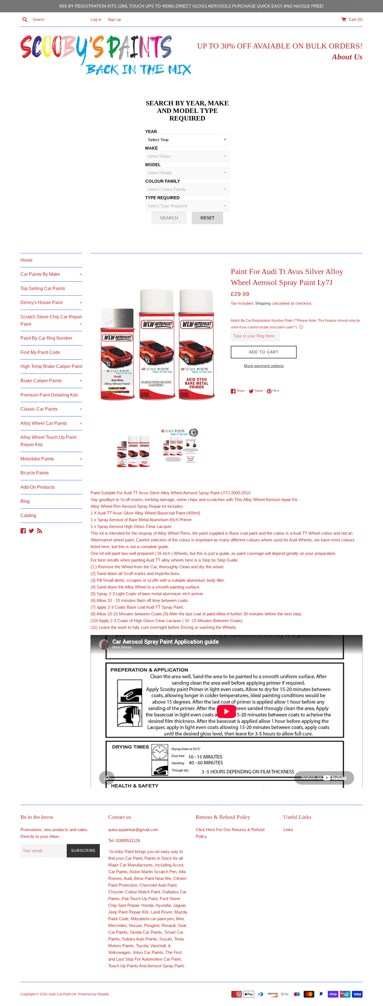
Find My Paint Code (40, 352)
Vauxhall (158, 945)
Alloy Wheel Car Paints (51, 423)
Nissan (135, 925)
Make (151, 148)
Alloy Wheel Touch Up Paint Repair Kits (48, 441)
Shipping (263, 303)
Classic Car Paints (51, 409)
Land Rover (161, 912)
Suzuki (165, 939)
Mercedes (117, 925)
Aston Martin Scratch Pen (153, 871)
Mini (180, 918)
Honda (147, 905)
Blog (25, 501)
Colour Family (162, 181)
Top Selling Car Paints (42, 288)
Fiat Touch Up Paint (140, 898)
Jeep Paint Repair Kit (127, 912)
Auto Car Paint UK (63, 994)
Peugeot (151, 925)
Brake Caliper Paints (51, 380)
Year (151, 131)
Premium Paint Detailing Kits (49, 395)
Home (26, 260)
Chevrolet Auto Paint (158, 885)
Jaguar (179, 905)
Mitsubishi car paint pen (152, 918)
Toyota (142, 945)
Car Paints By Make (51, 274)
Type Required (162, 197)
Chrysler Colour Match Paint (134, 891)
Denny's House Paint (51, 302)
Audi (128, 878)
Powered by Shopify (93, 994)
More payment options (264, 365)
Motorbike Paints (51, 458)
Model (153, 164)
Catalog (28, 515)
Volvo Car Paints (148, 952)
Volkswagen (119, 952)
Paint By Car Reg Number (46, 338)
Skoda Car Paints (146, 932)
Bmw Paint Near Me (152, 878)
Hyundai (163, 905)
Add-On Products (37, 487)
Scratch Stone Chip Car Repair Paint (51, 320)
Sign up (114, 19)
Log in (96, 19)
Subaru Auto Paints (139, 939)
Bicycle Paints (34, 472)
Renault (168, 925)
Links (288, 829)
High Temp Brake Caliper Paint (51, 366)
